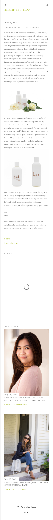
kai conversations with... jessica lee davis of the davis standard (26, 483)
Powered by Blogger (29, 507)
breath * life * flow (17, 9)
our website (24, 128)
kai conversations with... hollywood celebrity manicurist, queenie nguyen (24, 399)
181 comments (19, 489)
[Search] (47, 4)
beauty (14, 243)
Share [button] (7, 239)
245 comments (19, 404)
